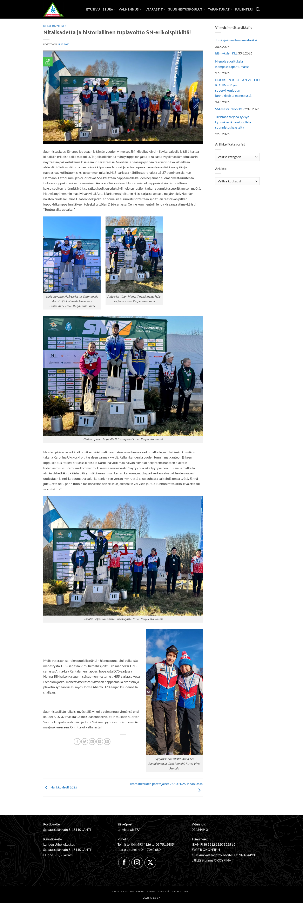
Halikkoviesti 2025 (63, 787)
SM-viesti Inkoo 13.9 (229, 109)
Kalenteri (244, 9)
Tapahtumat (218, 9)
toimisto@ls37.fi (129, 829)
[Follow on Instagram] (137, 863)
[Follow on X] (150, 863)
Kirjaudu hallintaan (151, 891)
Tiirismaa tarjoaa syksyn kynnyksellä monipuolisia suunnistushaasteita (233, 122)
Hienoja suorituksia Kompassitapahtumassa (232, 64)
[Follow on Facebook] (124, 863)
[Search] (258, 9)
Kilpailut (49, 26)
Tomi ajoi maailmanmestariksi (236, 40)
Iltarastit (153, 9)
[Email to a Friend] (92, 741)
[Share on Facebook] (77, 741)
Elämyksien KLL (226, 53)
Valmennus (129, 9)
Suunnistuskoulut (185, 9)
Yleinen (61, 26)
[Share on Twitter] (84, 741)
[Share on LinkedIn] (107, 741)
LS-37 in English (123, 891)
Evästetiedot (181, 891)
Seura (108, 9)
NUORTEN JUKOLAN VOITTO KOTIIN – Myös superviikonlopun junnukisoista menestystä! (237, 88)
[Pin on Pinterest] (99, 741)
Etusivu (93, 9)
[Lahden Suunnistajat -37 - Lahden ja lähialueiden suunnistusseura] (56, 9)
